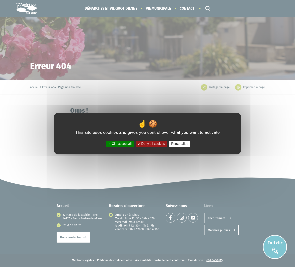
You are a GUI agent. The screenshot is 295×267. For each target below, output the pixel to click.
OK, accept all (121, 143)
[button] (111, 8)
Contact (187, 8)
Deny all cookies (152, 143)
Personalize (179, 143)
